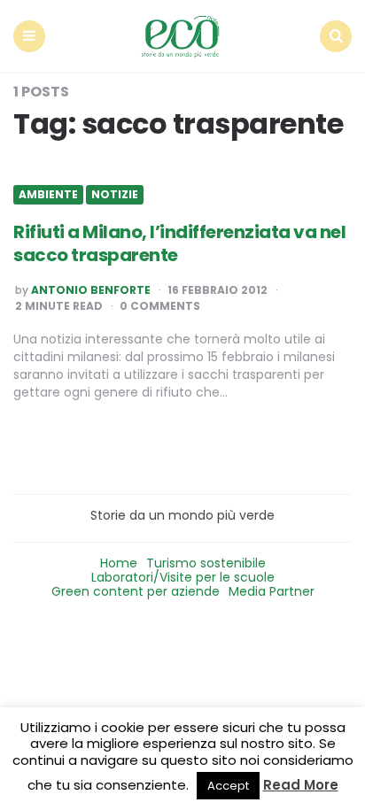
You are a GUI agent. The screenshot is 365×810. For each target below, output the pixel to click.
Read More (300, 784)
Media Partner (272, 591)
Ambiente (48, 195)
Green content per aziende (135, 591)
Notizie (114, 195)
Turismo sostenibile (206, 563)
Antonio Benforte (91, 290)
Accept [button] (228, 785)
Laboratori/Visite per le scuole (183, 577)
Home (118, 563)
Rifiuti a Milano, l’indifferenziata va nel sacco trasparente (179, 243)
